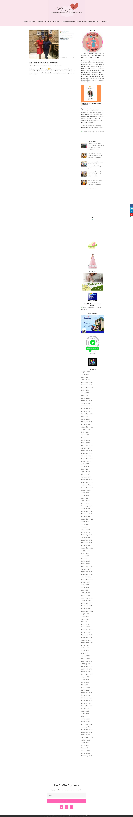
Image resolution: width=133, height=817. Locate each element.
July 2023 (85, 432)
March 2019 (85, 564)
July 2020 (85, 522)
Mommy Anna (33, 65)
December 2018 (86, 572)
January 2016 (86, 664)
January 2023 (86, 448)
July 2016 (85, 648)
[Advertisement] (92, 229)
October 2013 (86, 735)
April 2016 (85, 656)
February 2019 (86, 566)
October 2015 (86, 672)
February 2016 (86, 661)
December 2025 (86, 385)
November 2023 (86, 422)
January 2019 (86, 569)
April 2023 (85, 440)
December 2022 (86, 451)
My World (32, 21)
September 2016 (87, 643)
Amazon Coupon (93, 127)
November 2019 (86, 543)
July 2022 (85, 464)
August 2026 (85, 372)
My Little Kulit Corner (44, 21)
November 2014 (86, 700)
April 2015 (85, 687)
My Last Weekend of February (43, 62)
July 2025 (85, 390)
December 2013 (86, 729)
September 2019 (87, 548)
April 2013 (85, 750)
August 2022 (85, 461)
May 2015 (84, 685)
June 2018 (85, 587)
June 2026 (85, 374)
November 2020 (86, 514)
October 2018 (86, 577)
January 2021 (86, 508)
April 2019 (85, 561)
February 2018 (86, 598)
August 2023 (85, 430)
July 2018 (85, 585)
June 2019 (85, 556)
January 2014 (86, 727)
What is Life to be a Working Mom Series (88, 21)
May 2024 (84, 416)
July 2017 (85, 616)
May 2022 (84, 469)
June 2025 (85, 393)
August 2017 (85, 614)
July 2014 (85, 711)
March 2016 (85, 658)
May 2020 (84, 527)
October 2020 (86, 516)
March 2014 (85, 722)
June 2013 (85, 745)
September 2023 (87, 427)
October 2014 (86, 703)
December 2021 (86, 480)
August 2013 (85, 740)
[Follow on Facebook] (61, 807)
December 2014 (86, 698)
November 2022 (86, 453)
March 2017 (85, 627)
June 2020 (85, 524)
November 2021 (86, 482)
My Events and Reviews (68, 21)
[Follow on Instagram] (66, 807)
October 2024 (86, 411)
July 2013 (85, 743)
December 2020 (86, 511)
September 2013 (87, 737)
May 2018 (84, 590)
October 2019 (86, 545)
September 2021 (87, 487)
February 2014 (86, 724)
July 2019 (85, 553)
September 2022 (87, 458)
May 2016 (84, 653)
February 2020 (86, 535)
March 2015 (85, 690)
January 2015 (86, 695)
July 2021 (85, 493)
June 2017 (85, 619)
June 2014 (85, 714)
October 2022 (86, 456)
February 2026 (86, 382)
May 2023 (84, 437)
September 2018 (87, 579)
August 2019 (85, 551)
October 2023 (86, 424)
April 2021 (85, 501)
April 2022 (85, 472)
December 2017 (86, 603)
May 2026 (84, 377)
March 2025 (85, 398)
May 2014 (84, 716)
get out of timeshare (92, 118)
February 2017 (86, 629)
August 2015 (85, 677)
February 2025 (86, 401)
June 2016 (85, 650)
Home (26, 21)
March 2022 (85, 474)
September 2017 (87, 611)
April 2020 (85, 529)
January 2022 (86, 477)
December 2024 (86, 406)
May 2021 (84, 498)
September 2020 (87, 519)
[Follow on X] (71, 807)
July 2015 (85, 679)
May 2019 (84, 558)
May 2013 (84, 748)
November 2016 (86, 637)
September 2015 (87, 674)
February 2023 (86, 445)
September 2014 (87, 706)
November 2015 (86, 669)
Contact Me (104, 21)
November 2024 (86, 409)
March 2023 (85, 443)
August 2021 (85, 490)
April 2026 (85, 380)
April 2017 (85, 624)
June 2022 (85, 466)
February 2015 (86, 693)
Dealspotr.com (92, 353)
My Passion (56, 21)
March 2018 (85, 595)
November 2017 (86, 606)
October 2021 (86, 485)
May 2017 (84, 622)
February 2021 (86, 506)
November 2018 (86, 574)
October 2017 (86, 608)
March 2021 (85, 503)
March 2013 (85, 753)
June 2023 (85, 435)
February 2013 (86, 756)
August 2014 (85, 708)
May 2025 (84, 395)
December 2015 (86, 666)
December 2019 (86, 540)
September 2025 (87, 387)
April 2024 (85, 419)
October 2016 (86, 640)
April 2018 (85, 593)
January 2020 (86, 537)
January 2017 (86, 632)
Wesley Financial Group (95, 120)
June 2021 (85, 495)
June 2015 (85, 682)
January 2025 (86, 403)
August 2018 (85, 582)
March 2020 (85, 532)
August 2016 (85, 645)
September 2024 (87, 414)
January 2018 (86, 601)
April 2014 (85, 719)
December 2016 (86, 635)
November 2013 (86, 732)
